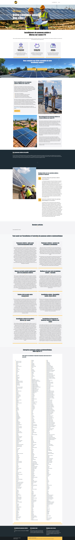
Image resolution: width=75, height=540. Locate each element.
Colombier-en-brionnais (19, 453)
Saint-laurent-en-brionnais (50, 406)
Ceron (17, 411)
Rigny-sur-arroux (33, 515)
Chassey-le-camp (18, 431)
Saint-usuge (48, 440)
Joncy (32, 374)
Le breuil (32, 415)
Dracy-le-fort (18, 486)
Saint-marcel (48, 414)
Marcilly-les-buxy (33, 442)
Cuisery (17, 467)
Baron (17, 376)
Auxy (17, 373)
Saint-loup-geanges (49, 413)
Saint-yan (47, 446)
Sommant (47, 475)
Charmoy (17, 425)
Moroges (32, 480)
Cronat (17, 464)
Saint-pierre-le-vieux (49, 429)
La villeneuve (33, 407)
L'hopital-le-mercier (34, 382)
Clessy (17, 451)
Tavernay (47, 481)
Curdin (17, 470)
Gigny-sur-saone (18, 516)
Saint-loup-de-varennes (49, 412)
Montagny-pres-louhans (34, 464)
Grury (32, 362)
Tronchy (47, 491)
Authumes (17, 371)
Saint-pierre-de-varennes (50, 428)
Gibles (17, 515)
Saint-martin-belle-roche (50, 417)
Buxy (16, 410)
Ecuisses (17, 491)
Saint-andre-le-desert (49, 367)
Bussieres (17, 409)
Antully (17, 368)
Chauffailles (18, 439)
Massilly (32, 449)
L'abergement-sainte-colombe (35, 381)
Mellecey (32, 453)
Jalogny (32, 372)
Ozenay (32, 491)
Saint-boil (47, 372)
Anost (17, 367)
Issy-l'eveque (33, 371)
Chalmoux (17, 414)
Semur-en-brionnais (49, 461)
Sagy (47, 361)
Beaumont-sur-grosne (19, 381)
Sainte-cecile (48, 447)
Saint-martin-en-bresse (49, 421)
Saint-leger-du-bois (49, 407)
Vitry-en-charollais (49, 517)
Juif (31, 378)
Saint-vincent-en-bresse (49, 445)
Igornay (32, 369)
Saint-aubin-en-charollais (50, 368)
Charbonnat (17, 421)
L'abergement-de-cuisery (35, 380)
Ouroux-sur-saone (34, 489)
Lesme (32, 423)
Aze (16, 374)
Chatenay (17, 435)
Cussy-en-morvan (18, 472)
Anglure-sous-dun (18, 366)
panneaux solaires (16, 107)
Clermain (17, 449)
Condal (17, 454)
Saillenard (47, 362)
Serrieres (47, 467)
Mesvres (32, 458)
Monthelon (32, 473)
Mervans (32, 456)
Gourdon (17, 519)
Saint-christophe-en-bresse (50, 377)
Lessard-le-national (34, 425)
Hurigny (32, 367)
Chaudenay (17, 438)
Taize (47, 479)
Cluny (17, 452)
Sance (47, 454)
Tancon (47, 480)
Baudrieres (17, 378)
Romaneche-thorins (34, 516)
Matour (32, 450)
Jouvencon (33, 376)
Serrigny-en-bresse (49, 468)
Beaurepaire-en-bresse (19, 382)
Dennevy (17, 477)
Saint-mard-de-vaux (49, 416)
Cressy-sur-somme (19, 462)
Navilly (32, 484)
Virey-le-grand (48, 515)
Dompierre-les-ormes (19, 483)
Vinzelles (47, 513)
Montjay (32, 474)
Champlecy (17, 418)
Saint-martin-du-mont (49, 419)
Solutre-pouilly (48, 474)
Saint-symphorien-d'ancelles (50, 437)
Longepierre (33, 429)
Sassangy (47, 456)
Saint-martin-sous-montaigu (50, 422)
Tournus (47, 486)
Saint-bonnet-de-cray (49, 373)
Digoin (17, 481)
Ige (31, 368)
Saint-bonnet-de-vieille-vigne (50, 375)
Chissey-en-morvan (19, 445)
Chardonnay (18, 423)
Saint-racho (48, 432)
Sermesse (47, 466)
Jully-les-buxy (33, 379)
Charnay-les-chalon (19, 426)
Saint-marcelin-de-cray (49, 415)
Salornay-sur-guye (49, 452)
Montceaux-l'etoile (34, 467)
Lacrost (32, 409)
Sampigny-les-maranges (50, 453)
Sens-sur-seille (48, 464)
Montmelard (33, 475)
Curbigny (17, 469)
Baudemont (17, 377)
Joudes (32, 375)
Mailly (32, 437)
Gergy (17, 513)
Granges (32, 360)
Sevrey (47, 469)
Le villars (32, 420)
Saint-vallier (48, 442)
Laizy (32, 412)
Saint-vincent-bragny (49, 444)
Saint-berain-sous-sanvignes (50, 370)
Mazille (32, 451)
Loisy (32, 428)
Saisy (47, 451)
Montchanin (33, 470)
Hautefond (32, 365)
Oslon (32, 487)
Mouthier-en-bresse (34, 481)
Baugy (17, 379)
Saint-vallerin (48, 441)
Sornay (47, 476)
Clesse (17, 450)
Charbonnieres (18, 422)
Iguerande (32, 370)
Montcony (32, 471)
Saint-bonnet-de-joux (49, 374)
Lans (32, 414)
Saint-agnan (48, 363)
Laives (32, 410)
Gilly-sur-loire (18, 517)
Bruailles (17, 407)
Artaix (17, 370)
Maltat (32, 439)
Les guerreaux (33, 422)
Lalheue (32, 413)
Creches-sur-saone (19, 461)
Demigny (17, 476)
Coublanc (17, 459)
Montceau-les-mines (34, 466)
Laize (32, 411)
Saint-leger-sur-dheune (49, 411)
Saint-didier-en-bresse (49, 382)
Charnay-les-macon (19, 427)
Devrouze (17, 478)
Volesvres (47, 519)
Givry (17, 518)
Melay (32, 452)
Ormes (32, 486)
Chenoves (17, 442)
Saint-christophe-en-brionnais (50, 378)
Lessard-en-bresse (34, 424)
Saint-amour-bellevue (49, 366)
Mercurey (32, 455)
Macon (32, 436)
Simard (47, 471)
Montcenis (32, 469)
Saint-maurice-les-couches (50, 426)
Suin (47, 477)
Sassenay (47, 457)
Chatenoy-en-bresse (19, 436)
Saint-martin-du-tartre (49, 420)
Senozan (47, 463)
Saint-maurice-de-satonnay (50, 423)
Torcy (47, 483)
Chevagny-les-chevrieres (19, 444)
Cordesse (17, 455)
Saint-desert (48, 381)
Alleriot (17, 363)
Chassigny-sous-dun (19, 432)
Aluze (17, 364)
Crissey (17, 463)
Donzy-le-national (18, 484)
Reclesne (32, 513)
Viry (47, 516)
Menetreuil (32, 454)
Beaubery (17, 380)
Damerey (17, 473)
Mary (32, 448)
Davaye (17, 475)
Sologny (47, 473)
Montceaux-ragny (33, 468)
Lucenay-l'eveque (33, 432)
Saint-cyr (47, 379)
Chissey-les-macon (19, 446)
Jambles (32, 373)
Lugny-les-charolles (34, 434)
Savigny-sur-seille (49, 460)
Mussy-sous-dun (33, 482)
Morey (32, 479)
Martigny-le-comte (34, 447)
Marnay (32, 446)
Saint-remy (48, 433)
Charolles (17, 428)
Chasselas (17, 430)
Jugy (32, 377)
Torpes (47, 484)
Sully (47, 478)
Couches (17, 460)
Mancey (32, 440)
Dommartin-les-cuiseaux (19, 482)
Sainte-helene (48, 449)
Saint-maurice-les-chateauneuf (51, 425)
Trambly (47, 489)
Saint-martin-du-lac (49, 418)
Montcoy (32, 472)
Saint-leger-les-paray (49, 408)
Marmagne (32, 445)
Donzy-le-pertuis (18, 485)
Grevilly (32, 361)
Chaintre (17, 413)
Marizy (32, 443)
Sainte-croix (48, 448)
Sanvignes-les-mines (49, 455)
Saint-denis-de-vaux (49, 380)
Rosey (32, 518)
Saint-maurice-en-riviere (50, 424)
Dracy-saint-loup (18, 488)
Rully (47, 360)
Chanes (17, 419)
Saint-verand (48, 443)
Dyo (16, 489)
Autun (17, 372)
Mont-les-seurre (33, 461)
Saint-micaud (48, 427)
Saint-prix (47, 431)
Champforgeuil (18, 417)
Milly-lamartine (33, 459)
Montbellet (32, 465)
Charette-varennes (19, 424)
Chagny (17, 412)
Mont (32, 460)
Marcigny (32, 441)
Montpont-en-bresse (34, 477)
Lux (31, 435)
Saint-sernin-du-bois (49, 435)
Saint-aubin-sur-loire (49, 369)
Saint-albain (48, 364)
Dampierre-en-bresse (19, 474)
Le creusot (32, 416)
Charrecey (17, 429)
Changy (17, 420)
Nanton (32, 483)
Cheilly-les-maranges (19, 440)
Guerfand (32, 363)
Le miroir (32, 418)
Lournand (32, 431)
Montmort (32, 476)
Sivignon (47, 472)
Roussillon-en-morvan (34, 519)
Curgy (17, 471)
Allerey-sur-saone (18, 362)
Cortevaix (17, 458)
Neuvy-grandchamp (34, 485)
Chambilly (17, 415)
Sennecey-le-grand (49, 462)
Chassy (17, 433)
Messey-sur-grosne (34, 457)
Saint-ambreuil (48, 365)
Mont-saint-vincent (34, 462)
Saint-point (48, 430)
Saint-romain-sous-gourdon (50, 434)
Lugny (32, 433)
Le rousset (32, 419)
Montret (32, 478)
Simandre (47, 470)
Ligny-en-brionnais (34, 427)
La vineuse (32, 408)
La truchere (33, 406)
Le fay (32, 417)
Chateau (17, 434)
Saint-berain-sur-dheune (50, 371)
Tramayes (47, 488)
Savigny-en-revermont (49, 458)
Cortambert (17, 457)
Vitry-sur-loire (48, 518)
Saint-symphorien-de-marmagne (51, 438)
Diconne (17, 480)
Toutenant (47, 487)
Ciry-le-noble (18, 448)
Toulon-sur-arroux (49, 485)
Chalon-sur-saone (18, 361)
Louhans (32, 430)
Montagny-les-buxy (34, 463)
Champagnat (18, 416)
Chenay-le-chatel (18, 441)
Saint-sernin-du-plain (49, 436)
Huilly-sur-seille (33, 366)
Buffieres (17, 408)
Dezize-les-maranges (19, 479)
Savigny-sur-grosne (49, 459)
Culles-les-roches (18, 468)
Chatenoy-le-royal (18, 437)
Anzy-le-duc (18, 369)
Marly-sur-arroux (33, 444)
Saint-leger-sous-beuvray (50, 409)
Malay (32, 438)
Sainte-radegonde (49, 450)
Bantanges (17, 375)
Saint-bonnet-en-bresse (49, 376)
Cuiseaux (17, 466)
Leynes (32, 426)
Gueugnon (32, 364)
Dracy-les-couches (19, 487)
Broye (17, 406)
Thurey (47, 482)
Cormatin (17, 456)
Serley (47, 465)
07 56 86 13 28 (55, 2)
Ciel (16, 447)
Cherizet (17, 443)
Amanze (17, 365)
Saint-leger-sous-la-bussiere (50, 410)
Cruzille (17, 465)
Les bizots (32, 421)
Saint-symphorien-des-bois (50, 439)
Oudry (32, 488)
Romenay (32, 517)
